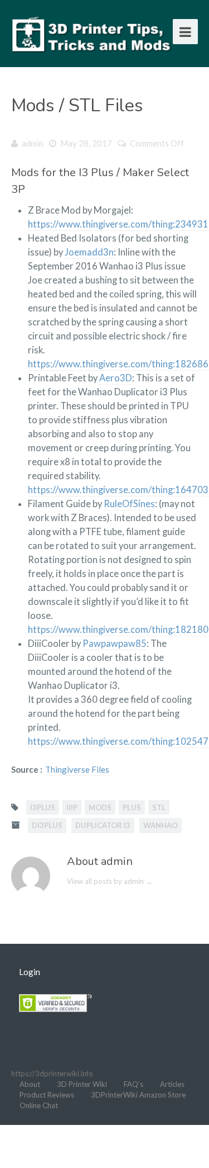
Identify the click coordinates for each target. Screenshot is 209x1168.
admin (32, 143)
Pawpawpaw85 (114, 643)
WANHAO (160, 825)
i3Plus (42, 807)
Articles (172, 1084)
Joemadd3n (89, 252)
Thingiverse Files (77, 769)
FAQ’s (133, 1084)
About (30, 1084)
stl (159, 807)
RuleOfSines (129, 503)
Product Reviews (47, 1094)
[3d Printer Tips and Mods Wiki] (92, 33)
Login (29, 972)
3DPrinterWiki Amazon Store (138, 1094)
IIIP (71, 807)
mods (100, 807)
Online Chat (39, 1105)
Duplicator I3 (102, 825)
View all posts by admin (110, 881)
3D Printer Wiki (82, 1084)
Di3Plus (47, 825)
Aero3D (115, 378)
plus (132, 807)
